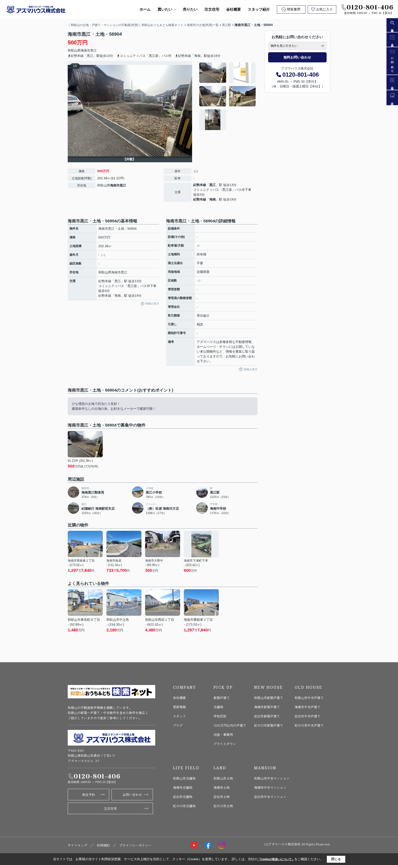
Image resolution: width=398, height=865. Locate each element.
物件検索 (392, 27)
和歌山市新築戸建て (268, 697)
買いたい (165, 9)
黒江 (93, 50)
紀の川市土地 (223, 806)
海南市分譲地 (182, 787)
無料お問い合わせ (297, 57)
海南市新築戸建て (267, 707)
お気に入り (324, 9)
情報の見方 (152, 303)
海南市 (85, 50)
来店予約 (88, 794)
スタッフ (179, 716)
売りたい (190, 9)
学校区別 (220, 716)
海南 (212, 199)
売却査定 (392, 85)
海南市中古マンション (270, 787)
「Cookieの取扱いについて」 (276, 859)
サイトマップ (77, 845)
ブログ (178, 725)
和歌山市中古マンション (272, 778)
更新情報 (179, 707)
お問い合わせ (132, 794)
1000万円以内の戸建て (230, 725)
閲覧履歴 (293, 9)
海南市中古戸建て (307, 707)
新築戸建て (222, 697)
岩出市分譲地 (182, 796)
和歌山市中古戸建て (309, 697)
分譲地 (218, 707)
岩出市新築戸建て (267, 716)
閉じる (336, 859)
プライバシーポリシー (135, 845)
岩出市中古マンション (270, 796)
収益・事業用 (223, 734)
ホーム (145, 9)
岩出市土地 (222, 796)
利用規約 (103, 845)
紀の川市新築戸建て (268, 725)
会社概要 (233, 9)
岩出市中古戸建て (307, 716)
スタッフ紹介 (259, 9)
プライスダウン (225, 743)
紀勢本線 (199, 185)
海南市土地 (222, 787)
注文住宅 (212, 9)
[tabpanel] (228, 96)
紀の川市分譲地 (184, 806)
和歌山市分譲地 (184, 778)
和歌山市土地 (223, 778)
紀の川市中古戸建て (309, 725)
